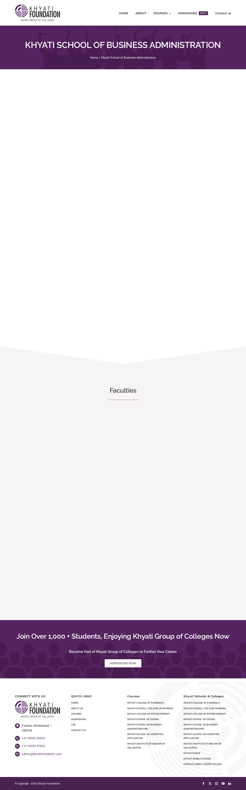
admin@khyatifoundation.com (42, 754)
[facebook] (203, 783)
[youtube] (223, 783)
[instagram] (216, 783)
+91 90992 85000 (33, 738)
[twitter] (210, 783)
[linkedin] (229, 783)
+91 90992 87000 (33, 746)
